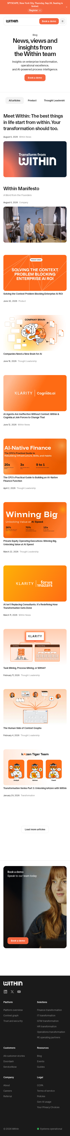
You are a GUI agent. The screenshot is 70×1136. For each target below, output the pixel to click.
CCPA (40, 1085)
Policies (41, 1096)
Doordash (8, 1061)
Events (40, 1061)
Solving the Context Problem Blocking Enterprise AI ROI (33, 293)
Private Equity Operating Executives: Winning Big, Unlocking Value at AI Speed (30, 543)
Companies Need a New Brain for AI (22, 353)
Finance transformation (49, 1010)
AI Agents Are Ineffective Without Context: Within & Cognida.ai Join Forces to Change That (31, 416)
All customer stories (14, 1056)
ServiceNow (10, 1066)
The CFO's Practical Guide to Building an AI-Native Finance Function (30, 479)
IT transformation (46, 1015)
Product (32, 100)
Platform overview (13, 1010)
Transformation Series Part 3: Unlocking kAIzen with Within (35, 788)
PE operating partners (48, 1037)
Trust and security (13, 1021)
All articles (14, 100)
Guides (41, 1066)
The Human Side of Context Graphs (22, 728)
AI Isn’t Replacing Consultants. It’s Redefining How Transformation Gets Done (30, 606)
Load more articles (35, 829)
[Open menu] (62, 21)
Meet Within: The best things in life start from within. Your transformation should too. (33, 122)
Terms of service (46, 1090)
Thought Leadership (55, 100)
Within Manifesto (21, 188)
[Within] (12, 983)
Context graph (11, 1015)
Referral (7, 1096)
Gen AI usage (44, 1101)
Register (33, 10)
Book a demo (49, 21)
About (6, 1085)
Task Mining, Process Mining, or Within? (24, 668)
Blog (39, 1056)
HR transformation (47, 1026)
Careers (7, 1090)
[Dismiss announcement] (67, 7)
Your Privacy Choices (48, 1107)
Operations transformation (51, 1032)
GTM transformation (48, 1021)
